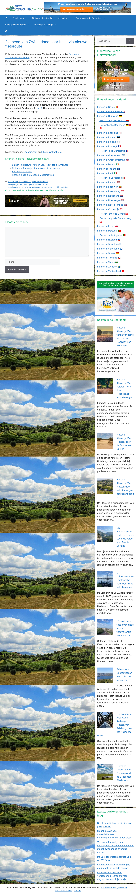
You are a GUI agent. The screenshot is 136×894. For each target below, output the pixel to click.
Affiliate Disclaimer (63, 890)
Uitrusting (62, 18)
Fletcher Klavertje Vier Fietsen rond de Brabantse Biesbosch (123, 773)
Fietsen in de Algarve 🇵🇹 (112, 235)
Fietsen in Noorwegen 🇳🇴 (110, 200)
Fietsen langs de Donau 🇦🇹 (113, 213)
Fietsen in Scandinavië (109, 244)
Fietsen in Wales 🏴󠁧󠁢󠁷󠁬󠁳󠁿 (107, 262)
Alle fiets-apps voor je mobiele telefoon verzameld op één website (37, 187)
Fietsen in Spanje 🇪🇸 (108, 253)
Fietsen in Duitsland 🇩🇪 (109, 116)
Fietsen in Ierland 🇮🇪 (108, 164)
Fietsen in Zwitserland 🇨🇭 (110, 271)
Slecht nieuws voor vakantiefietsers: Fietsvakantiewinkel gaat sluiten (114, 834)
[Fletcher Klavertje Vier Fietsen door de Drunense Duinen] (105, 447)
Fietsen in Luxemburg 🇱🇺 (110, 191)
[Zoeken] (130, 41)
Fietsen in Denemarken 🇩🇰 (111, 111)
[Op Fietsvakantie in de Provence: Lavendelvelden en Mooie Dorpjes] (105, 540)
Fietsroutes (13, 181)
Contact (77, 890)
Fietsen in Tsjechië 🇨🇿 (108, 257)
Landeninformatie (40, 181)
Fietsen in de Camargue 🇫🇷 (113, 150)
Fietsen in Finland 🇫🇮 (108, 141)
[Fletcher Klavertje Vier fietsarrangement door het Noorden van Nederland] (105, 340)
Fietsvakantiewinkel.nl (42, 18)
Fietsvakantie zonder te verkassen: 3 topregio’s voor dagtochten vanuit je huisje (112, 876)
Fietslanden (18, 18)
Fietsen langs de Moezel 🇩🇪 (114, 120)
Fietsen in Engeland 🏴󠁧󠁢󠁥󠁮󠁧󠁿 (109, 132)
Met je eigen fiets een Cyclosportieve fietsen (28, 184)
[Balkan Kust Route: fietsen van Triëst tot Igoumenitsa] (105, 681)
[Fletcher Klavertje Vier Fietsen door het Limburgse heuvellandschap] (105, 491)
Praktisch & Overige (43, 24)
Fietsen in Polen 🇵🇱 (107, 226)
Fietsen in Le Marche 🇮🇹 (112, 177)
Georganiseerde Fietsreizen (89, 18)
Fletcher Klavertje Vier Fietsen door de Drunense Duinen (123, 441)
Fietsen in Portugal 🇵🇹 (109, 230)
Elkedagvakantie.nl (51, 152)
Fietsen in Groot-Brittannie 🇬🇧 (113, 159)
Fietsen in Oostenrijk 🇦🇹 (109, 209)
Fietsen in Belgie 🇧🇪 (107, 107)
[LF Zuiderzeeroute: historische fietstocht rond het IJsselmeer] (105, 585)
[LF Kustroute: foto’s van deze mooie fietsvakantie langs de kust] (105, 633)
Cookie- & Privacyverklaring (114, 887)
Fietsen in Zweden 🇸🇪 (108, 266)
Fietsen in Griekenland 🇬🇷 (111, 155)
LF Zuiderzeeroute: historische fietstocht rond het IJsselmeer (124, 580)
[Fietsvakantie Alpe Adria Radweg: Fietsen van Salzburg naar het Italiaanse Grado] (105, 726)
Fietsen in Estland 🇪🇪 (108, 137)
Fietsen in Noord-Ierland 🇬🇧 (112, 204)
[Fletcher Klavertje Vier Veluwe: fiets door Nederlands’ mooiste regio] (105, 391)
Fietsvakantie (25, 181)
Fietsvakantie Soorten (15, 24)
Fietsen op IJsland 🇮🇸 (108, 168)
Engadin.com (30, 152)
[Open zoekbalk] (6, 31)
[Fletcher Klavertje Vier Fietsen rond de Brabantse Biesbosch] (105, 778)
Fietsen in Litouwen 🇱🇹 (109, 186)
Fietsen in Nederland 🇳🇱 (110, 195)
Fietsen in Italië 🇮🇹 (107, 173)
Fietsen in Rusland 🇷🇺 (108, 239)
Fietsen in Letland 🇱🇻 (108, 182)
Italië (39, 108)
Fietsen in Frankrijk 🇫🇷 (109, 146)
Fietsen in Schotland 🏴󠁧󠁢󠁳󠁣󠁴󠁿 (109, 248)
